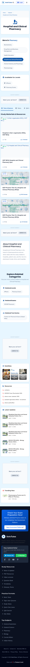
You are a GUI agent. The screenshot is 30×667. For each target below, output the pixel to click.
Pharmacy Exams (11, 87)
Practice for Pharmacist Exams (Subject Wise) (14, 317)
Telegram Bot (10, 555)
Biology (5, 634)
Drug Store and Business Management (11, 50)
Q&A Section (7, 610)
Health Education (9, 55)
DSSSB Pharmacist (9, 304)
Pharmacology (8, 68)
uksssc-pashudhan (9, 402)
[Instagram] (9, 560)
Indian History (7, 640)
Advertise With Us (21, 648)
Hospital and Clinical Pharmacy (10, 15)
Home (4, 12)
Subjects (10, 12)
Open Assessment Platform (14, 527)
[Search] (13, 2)
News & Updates (8, 570)
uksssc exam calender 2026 (11, 396)
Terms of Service (23, 652)
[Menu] (26, 2)
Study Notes (7, 604)
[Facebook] (5, 560)
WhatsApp (22, 555)
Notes (19, 108)
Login (21, 2)
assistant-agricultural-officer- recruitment (15, 399)
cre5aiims (7, 390)
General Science (8, 627)
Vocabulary (7, 584)
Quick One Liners (9, 607)
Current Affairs (8, 637)
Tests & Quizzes (8, 108)
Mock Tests (7, 597)
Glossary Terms (8, 587)
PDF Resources (8, 574)
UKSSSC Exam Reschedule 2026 (13, 393)
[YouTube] (13, 560)
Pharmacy (13, 40)
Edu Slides (6, 614)
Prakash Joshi (19, 662)
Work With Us (5, 652)
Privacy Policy (14, 652)
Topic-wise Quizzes (9, 600)
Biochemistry (8, 44)
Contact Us (13, 648)
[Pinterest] (18, 560)
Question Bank (8, 580)
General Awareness (9, 624)
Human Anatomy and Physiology (13, 63)
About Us (6, 648)
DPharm (8, 83)
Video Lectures (8, 577)
